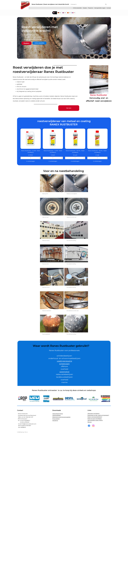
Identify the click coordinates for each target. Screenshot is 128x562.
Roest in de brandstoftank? (95, 417)
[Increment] (39, 158)
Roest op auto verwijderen (95, 418)
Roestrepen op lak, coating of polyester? (98, 415)
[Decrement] (21, 158)
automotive (64, 372)
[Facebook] (89, 425)
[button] (73, 4)
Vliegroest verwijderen (94, 413)
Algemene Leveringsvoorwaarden (61, 417)
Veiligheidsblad (56, 415)
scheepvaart (64, 364)
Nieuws (90, 422)
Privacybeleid (56, 418)
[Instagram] (93, 425)
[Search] (105, 4)
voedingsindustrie (64, 361)
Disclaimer (55, 420)
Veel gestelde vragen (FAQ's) (95, 420)
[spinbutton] (30, 158)
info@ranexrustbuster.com (29, 424)
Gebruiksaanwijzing (57, 413)
